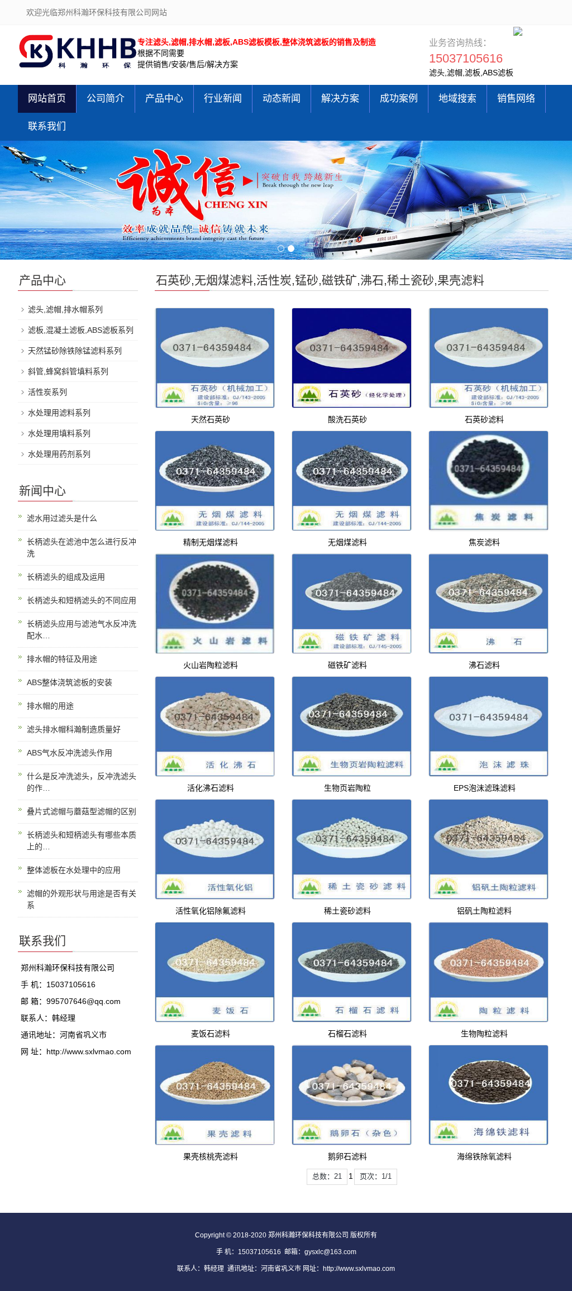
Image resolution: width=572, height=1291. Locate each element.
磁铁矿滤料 (347, 665)
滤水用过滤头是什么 (62, 518)
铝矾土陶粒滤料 (484, 910)
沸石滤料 (484, 665)
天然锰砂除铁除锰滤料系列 (75, 350)
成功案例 (399, 98)
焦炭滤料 (484, 542)
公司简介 (106, 98)
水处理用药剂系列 (59, 454)
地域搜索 (457, 98)
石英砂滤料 (484, 419)
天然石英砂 (210, 419)
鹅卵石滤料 (347, 1156)
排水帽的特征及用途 (62, 658)
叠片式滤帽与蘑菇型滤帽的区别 (81, 811)
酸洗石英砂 (347, 419)
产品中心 (164, 98)
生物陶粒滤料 (484, 1033)
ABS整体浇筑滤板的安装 (69, 682)
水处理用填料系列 (59, 433)
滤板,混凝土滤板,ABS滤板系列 (81, 330)
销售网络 (516, 98)
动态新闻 (282, 98)
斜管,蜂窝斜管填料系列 (68, 371)
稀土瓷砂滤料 (347, 910)
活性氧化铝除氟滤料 (210, 910)
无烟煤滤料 (347, 542)
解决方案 (340, 98)
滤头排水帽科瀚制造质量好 (74, 729)
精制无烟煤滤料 (210, 542)
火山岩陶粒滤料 (210, 665)
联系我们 (47, 126)
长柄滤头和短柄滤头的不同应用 (81, 600)
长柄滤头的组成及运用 (66, 576)
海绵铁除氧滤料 (484, 1156)
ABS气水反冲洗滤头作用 (69, 752)
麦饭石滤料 (210, 1033)
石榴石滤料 (347, 1033)
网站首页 (47, 98)
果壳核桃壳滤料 (210, 1156)
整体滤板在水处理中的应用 (74, 870)
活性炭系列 (47, 392)
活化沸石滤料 (210, 787)
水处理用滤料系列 (59, 412)
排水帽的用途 (50, 705)
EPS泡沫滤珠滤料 (485, 787)
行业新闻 (223, 98)
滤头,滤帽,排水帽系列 (65, 309)
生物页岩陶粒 (347, 787)
